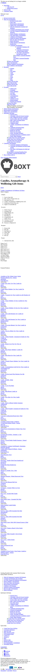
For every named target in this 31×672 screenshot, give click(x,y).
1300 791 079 (10, 7)
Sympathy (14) (7, 211)
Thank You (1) (7, 218)
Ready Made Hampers (15, 136)
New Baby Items (14, 121)
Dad (11, 78)
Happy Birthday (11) (8, 212)
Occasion (6, 87)
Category (3, 194)
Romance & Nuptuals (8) (10, 222)
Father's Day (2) (8, 210)
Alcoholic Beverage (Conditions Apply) (20, 134)
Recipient (6, 67)
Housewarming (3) (8, 221)
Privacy (15, 670)
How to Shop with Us (9, 155)
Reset (19, 176)
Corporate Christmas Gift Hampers (19, 144)
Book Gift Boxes (14, 41)
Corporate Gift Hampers (16, 45)
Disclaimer (3, 670)
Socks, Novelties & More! (16, 133)
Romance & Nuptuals (15, 101)
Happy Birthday (14, 91)
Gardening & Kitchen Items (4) (11, 203)
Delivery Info (7, 9)
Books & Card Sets (15, 130)
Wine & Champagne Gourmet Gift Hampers (15, 577)
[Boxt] (15, 173)
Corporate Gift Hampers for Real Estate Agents (23, 50)
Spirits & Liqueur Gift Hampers (18, 38)
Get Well (12, 93)
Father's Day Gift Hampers (17, 25)
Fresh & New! (13, 114)
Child (11, 72)
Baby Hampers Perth (9, 632)
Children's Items (14, 123)
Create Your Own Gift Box (10, 628)
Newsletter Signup (8, 644)
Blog (5, 638)
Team (11, 77)
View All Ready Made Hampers (9, 157)
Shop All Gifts (7, 631)
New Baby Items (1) (8, 200)
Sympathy (12, 90)
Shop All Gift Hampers (9, 19)
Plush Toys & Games (15, 131)
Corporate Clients (8, 11)
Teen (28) (6, 234)
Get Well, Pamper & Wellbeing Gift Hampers (15, 580)
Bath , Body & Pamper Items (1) (11, 198)
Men (11, 70)
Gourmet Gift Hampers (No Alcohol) (19, 29)
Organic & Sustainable (16, 129)
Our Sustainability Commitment (12, 642)
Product (3, 238)
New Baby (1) (7, 215)
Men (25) (6, 229)
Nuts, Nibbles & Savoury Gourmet (19, 117)
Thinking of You (14, 98)
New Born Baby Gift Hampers (18, 35)
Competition (4, 647)
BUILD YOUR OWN (9, 18)
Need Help (6, 5)
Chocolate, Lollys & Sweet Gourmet (19, 116)
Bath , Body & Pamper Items (17, 120)
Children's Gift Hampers (16, 36)
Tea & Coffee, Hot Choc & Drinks (19, 119)
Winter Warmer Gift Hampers (17, 42)
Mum (11, 80)
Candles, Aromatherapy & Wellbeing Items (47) (15, 201)
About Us (6, 637)
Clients (12, 74)
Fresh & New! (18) (8, 197)
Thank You (13, 97)
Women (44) (7, 228)
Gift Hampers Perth (9, 634)
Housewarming (14, 100)
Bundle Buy (13, 44)
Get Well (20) (7, 214)
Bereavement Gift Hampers (17, 24)
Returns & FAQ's (8, 641)
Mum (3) (6, 235)
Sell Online (8, 669)
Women (12, 68)
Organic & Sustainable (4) (10, 204)
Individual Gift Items (9, 113)
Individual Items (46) (9, 240)
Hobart (2, 2)
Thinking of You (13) (9, 220)
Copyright (9, 670)
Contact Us (6, 635)
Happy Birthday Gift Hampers (17, 34)
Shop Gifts (13, 22)
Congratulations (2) (8, 217)
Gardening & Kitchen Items (17, 127)
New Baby (13, 71)
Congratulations (14, 96)
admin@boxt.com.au (12, 8)
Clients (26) (7, 232)
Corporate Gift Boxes (9, 630)
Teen (11, 75)
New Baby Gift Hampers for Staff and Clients (23, 53)
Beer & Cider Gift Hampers (17, 39)
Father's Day (13, 88)
